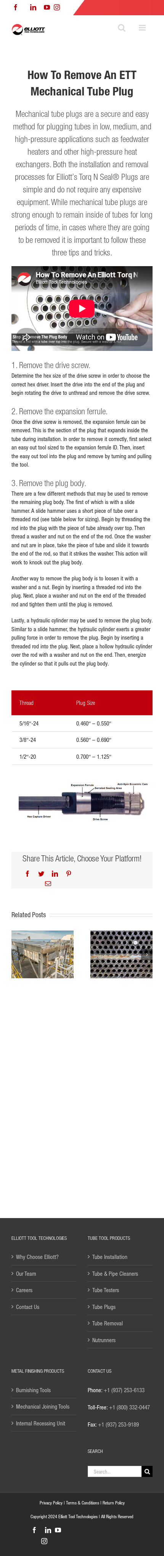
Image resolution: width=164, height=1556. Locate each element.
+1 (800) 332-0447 (129, 1407)
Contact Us (27, 1306)
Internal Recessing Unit (40, 1423)
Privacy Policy (51, 1503)
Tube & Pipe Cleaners (115, 1273)
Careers (24, 1289)
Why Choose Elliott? (37, 1256)
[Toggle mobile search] (121, 28)
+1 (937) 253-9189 (118, 1424)
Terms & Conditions (82, 1503)
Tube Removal (107, 1323)
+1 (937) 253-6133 (124, 1389)
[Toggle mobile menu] (143, 28)
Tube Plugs (104, 1306)
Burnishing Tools (33, 1389)
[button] (17, 954)
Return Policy (114, 1503)
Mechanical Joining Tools (42, 1406)
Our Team (26, 1273)
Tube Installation (109, 1256)
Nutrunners (104, 1339)
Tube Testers (105, 1289)
